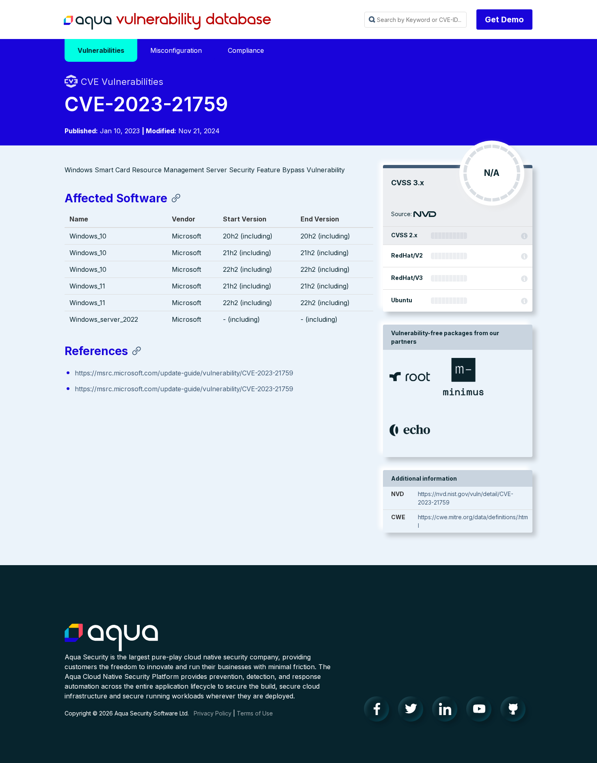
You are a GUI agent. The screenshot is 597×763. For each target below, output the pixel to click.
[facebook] (379, 711)
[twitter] (413, 711)
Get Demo (504, 19)
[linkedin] (447, 711)
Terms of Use (255, 713)
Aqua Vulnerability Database (167, 21)
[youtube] (481, 711)
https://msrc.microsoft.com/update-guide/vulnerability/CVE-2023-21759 (184, 373)
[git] (515, 711)
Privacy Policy (212, 713)
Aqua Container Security (111, 638)
